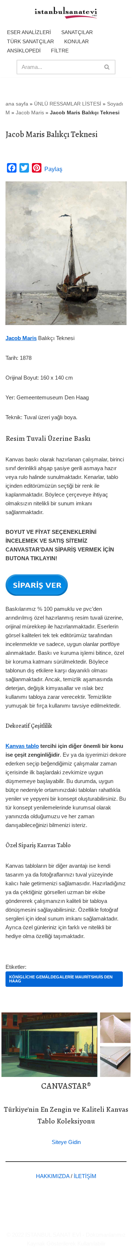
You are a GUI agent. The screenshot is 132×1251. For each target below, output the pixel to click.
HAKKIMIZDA (52, 1176)
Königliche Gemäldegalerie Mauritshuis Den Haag (61, 979)
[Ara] (107, 67)
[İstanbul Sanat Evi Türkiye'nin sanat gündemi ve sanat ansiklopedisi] (66, 13)
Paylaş (53, 169)
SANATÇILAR (77, 32)
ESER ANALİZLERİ (29, 32)
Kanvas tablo (22, 746)
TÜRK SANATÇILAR (30, 41)
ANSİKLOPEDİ (24, 50)
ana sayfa (17, 104)
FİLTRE (60, 50)
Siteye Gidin (66, 1142)
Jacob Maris (30, 112)
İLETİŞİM (85, 1176)
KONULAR (76, 41)
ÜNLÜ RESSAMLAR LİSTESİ (67, 104)
